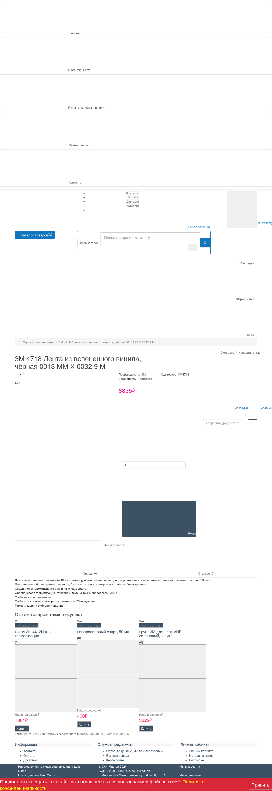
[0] (242, 209)
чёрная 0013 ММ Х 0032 (106, 733)
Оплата (28, 755)
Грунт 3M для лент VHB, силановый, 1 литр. (161, 634)
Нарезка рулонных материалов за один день (49, 766)
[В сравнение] (48, 695)
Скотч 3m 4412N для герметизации (33, 634)
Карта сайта (115, 760)
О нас (22, 770)
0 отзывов (227, 352)
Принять (260, 784)
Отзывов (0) (205, 573)
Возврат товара (117, 755)
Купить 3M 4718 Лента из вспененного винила (55, 733)
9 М (127, 733)
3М (144, 374)
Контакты (75, 182)
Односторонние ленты (38, 342)
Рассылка (196, 760)
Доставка (30, 760)
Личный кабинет (201, 750)
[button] (218, 320)
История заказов (201, 755)
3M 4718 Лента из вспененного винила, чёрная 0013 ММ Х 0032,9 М (107, 342)
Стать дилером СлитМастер (37, 775)
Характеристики (115, 545)
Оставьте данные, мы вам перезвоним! (134, 750)
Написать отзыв (249, 352)
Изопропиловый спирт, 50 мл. (103, 631)
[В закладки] (48, 661)
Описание (89, 573)
